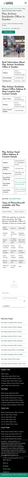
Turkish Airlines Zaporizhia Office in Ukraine (12, 400)
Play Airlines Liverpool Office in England (11, 327)
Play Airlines (17, 8)
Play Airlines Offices (14, 198)
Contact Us (6, 472)
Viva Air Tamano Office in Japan (9, 424)
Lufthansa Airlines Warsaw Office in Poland (12, 402)
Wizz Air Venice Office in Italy (8, 417)
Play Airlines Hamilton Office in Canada (11, 336)
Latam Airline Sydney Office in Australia (11, 436)
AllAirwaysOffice (8, 8)
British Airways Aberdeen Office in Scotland (12, 431)
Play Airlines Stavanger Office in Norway (11, 345)
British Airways (5, 374)
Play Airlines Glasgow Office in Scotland (11, 331)
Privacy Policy (6, 469)
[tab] (26, 3)
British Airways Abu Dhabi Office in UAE (11, 434)
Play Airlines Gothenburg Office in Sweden (12, 354)
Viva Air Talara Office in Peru (8, 421)
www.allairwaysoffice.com (14, 458)
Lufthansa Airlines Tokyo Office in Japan (11, 381)
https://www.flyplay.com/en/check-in (20, 184)
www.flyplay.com (20, 178)
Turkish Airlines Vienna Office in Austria (11, 378)
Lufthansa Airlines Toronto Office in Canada (12, 383)
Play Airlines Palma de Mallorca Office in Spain (13, 363)
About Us (5, 463)
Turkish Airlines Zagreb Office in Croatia (11, 397)
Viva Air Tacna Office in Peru (8, 419)
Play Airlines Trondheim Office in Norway (11, 322)
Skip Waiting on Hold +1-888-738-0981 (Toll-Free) (14, 474)
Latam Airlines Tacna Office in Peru (10, 385)
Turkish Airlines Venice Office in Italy (10, 376)
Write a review (8, 32)
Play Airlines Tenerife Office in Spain (10, 359)
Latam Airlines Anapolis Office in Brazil (11, 438)
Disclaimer (5, 466)
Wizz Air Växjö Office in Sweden (9, 414)
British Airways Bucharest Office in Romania (12, 395)
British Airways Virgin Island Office (10, 393)
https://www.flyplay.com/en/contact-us (20, 191)
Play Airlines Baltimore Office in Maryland (12, 340)
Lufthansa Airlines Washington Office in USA (12, 404)
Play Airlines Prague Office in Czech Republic (12, 350)
